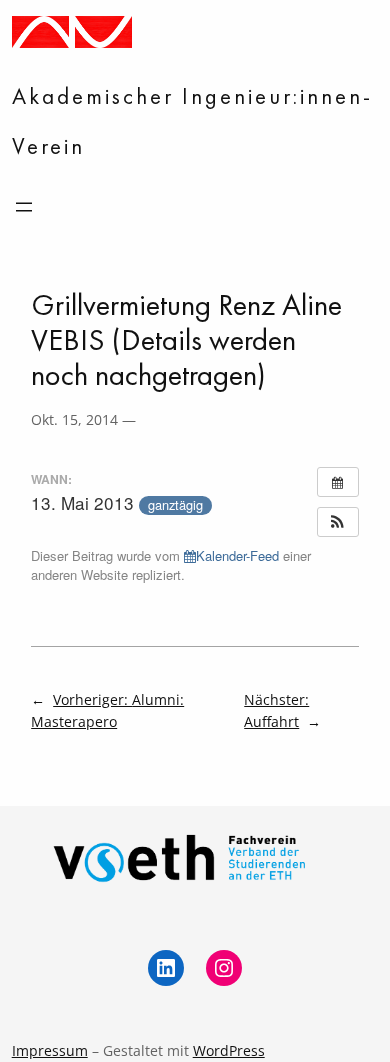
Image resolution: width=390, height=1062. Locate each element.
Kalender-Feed (237, 555)
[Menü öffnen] (24, 207)
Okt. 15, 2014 (74, 419)
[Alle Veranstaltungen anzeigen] (338, 482)
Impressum (50, 1050)
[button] (338, 522)
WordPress (229, 1050)
